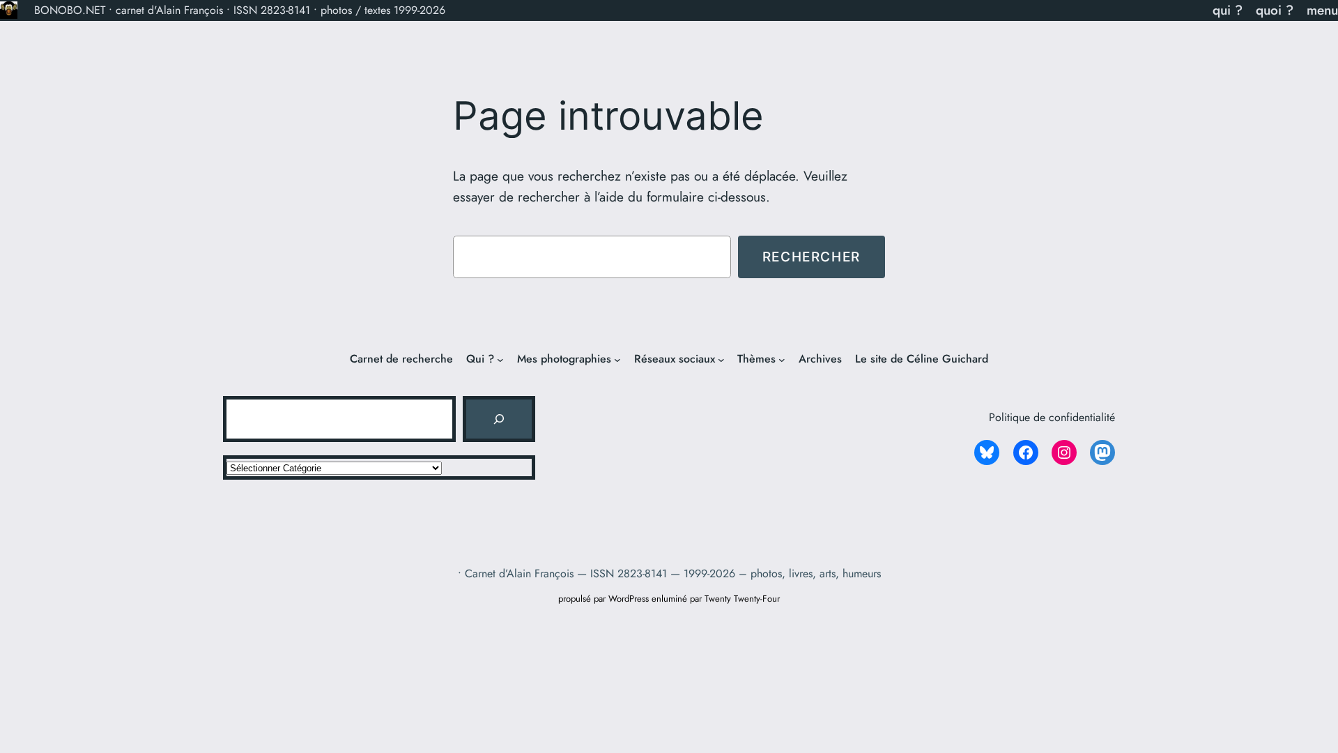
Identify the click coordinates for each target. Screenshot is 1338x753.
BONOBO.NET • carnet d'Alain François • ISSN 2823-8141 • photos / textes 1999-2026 (239, 10)
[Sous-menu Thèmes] (781, 359)
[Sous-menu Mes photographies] (617, 359)
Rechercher (811, 256)
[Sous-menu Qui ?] (500, 359)
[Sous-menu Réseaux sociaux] (721, 359)
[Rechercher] (499, 419)
